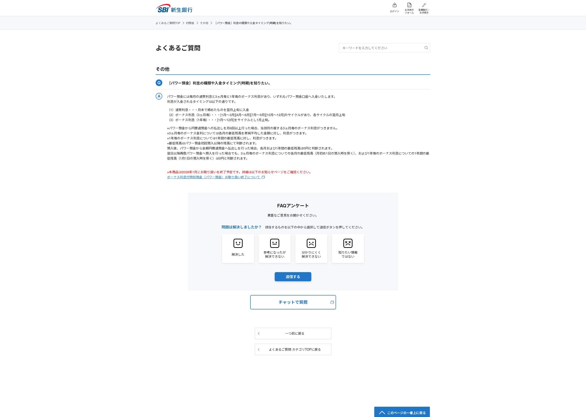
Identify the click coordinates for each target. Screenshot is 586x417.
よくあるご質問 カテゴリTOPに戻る (295, 349)
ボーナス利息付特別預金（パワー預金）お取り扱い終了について (214, 177)
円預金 (190, 23)
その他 (204, 23)
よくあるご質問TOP (168, 23)
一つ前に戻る (294, 333)
